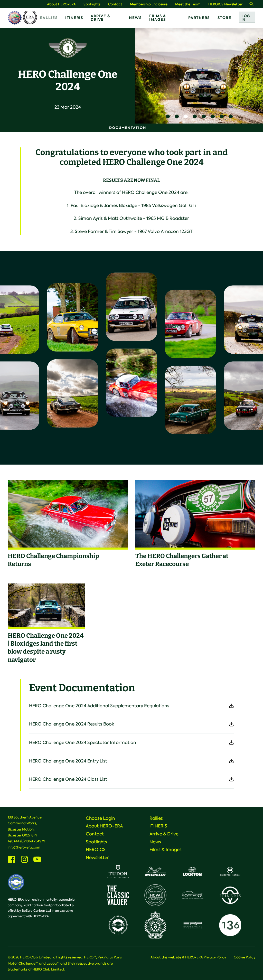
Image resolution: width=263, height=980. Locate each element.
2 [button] (177, 116)
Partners (199, 17)
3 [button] (186, 116)
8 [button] (231, 116)
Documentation (127, 127)
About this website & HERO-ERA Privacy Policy (188, 957)
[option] (199, 76)
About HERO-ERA (61, 4)
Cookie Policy (244, 957)
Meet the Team (188, 4)
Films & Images (157, 17)
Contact (115, 4)
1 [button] (168, 116)
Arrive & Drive (100, 17)
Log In (245, 17)
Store (224, 17)
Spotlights (91, 4)
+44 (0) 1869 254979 (29, 841)
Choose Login (100, 818)
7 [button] (222, 116)
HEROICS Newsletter (225, 4)
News (135, 17)
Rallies (49, 17)
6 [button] (213, 116)
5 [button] (204, 116)
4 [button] (195, 116)
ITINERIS (74, 17)
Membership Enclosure (148, 4)
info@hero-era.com (24, 847)
